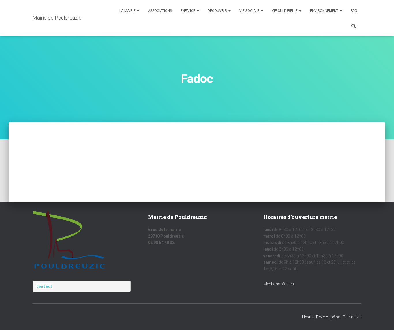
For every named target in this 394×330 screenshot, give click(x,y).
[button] (137, 11)
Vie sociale (249, 11)
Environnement (324, 11)
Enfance (188, 11)
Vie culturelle (285, 11)
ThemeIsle (352, 317)
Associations (160, 11)
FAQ (354, 11)
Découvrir (218, 11)
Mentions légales (278, 283)
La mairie (127, 11)
